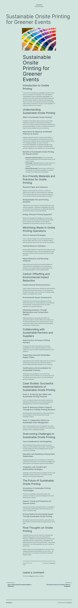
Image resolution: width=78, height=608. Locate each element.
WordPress (69, 602)
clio (25, 564)
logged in (31, 576)
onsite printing (46, 96)
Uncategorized (52, 563)
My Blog (39, 5)
